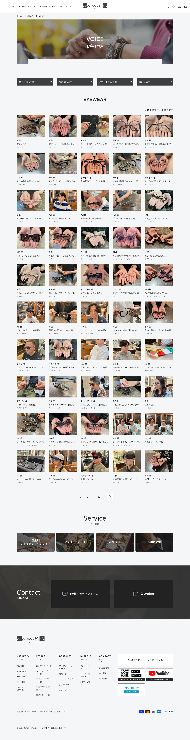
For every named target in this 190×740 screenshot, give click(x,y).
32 (99, 496)
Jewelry (32, 6)
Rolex (14, 6)
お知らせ (63, 674)
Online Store (20, 688)
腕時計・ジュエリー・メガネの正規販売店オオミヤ (45, 728)
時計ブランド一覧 (44, 666)
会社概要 (103, 673)
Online (68, 6)
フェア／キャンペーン (66, 667)
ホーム (19, 16)
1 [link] (80, 496)
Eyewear (42, 6)
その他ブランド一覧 (44, 688)
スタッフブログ (66, 679)
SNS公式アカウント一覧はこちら (145, 660)
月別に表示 (144, 82)
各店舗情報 (148, 593)
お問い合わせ (85, 683)
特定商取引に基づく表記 (26, 712)
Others (52, 6)
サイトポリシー (46, 712)
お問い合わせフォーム (84, 593)
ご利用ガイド (85, 667)
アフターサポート (85, 675)
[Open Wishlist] (173, 6)
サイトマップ (62, 712)
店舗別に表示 (65, 82)
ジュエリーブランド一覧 (44, 672)
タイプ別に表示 (26, 82)
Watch (22, 6)
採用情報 (103, 678)
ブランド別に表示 (108, 82)
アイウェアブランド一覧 (44, 680)
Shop (60, 6)
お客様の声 (29, 16)
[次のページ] (110, 496)
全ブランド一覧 (43, 695)
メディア (63, 690)
